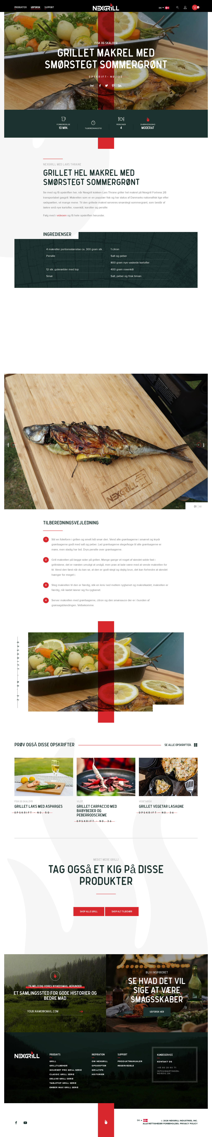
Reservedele (126, 1065)
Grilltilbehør (59, 1065)
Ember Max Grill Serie (64, 1087)
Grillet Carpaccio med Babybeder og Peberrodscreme (97, 811)
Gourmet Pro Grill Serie (66, 1070)
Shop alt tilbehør (122, 911)
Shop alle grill (89, 911)
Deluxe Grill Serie (61, 1078)
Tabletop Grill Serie (63, 1083)
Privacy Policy (189, 1123)
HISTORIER (98, 1074)
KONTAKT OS (164, 1061)
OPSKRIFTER (99, 1065)
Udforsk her (157, 1012)
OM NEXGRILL (100, 1061)
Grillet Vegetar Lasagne (161, 806)
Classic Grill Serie (62, 1074)
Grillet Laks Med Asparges (38, 806)
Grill (53, 1061)
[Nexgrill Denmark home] (106, 10)
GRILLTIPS (97, 1070)
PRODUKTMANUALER (130, 1061)
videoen (62, 215)
